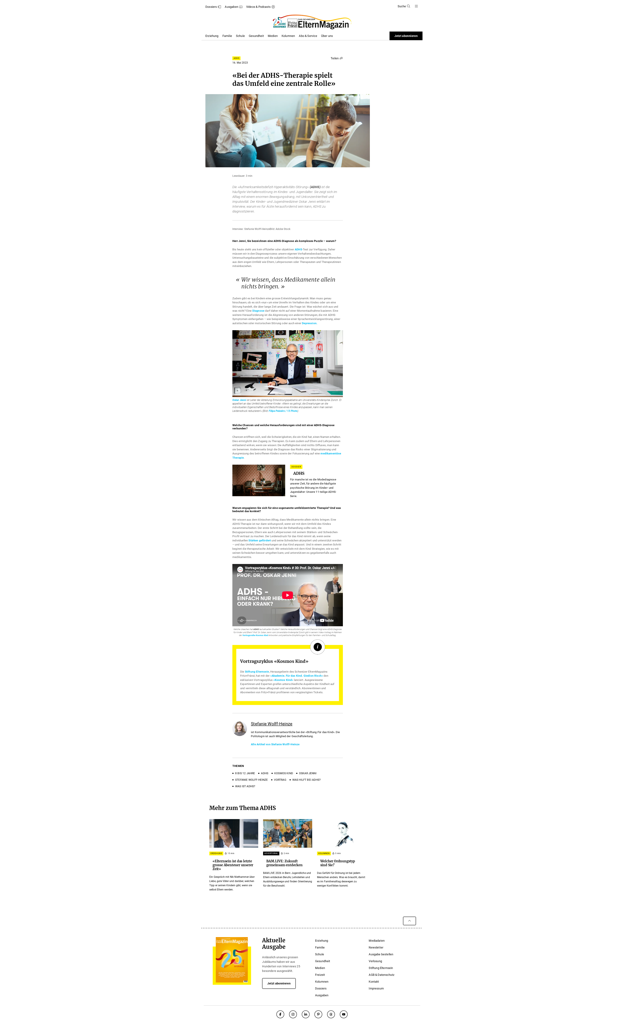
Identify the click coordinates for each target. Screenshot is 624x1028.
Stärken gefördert (259, 540)
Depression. (309, 323)
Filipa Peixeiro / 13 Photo (283, 410)
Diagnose (258, 310)
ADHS (298, 249)
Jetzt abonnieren (406, 36)
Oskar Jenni (239, 400)
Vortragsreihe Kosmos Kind (255, 635)
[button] (337, 58)
